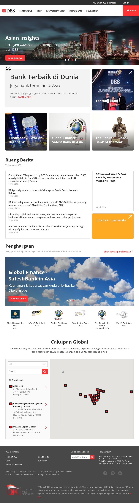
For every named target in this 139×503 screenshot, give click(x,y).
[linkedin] (120, 473)
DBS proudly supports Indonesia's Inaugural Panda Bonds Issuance (43, 190)
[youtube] (113, 473)
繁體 (61, 205)
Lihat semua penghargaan (117, 251)
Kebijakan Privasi (47, 471)
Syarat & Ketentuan (27, 471)
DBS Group (10, 471)
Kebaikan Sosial (65, 471)
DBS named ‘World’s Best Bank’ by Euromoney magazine (111, 177)
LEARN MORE (24, 97)
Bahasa (33, 181)
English (126, 2)
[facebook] (105, 473)
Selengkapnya (15, 57)
